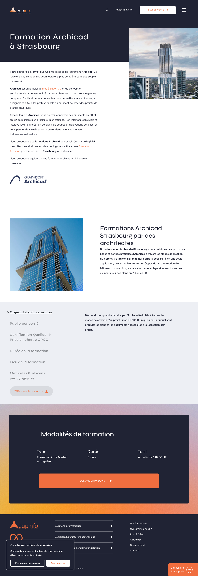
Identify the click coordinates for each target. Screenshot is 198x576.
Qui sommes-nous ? (141, 528)
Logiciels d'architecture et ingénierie (75, 536)
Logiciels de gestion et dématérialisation (77, 547)
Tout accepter (58, 563)
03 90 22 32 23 (124, 10)
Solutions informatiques (68, 526)
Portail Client (137, 534)
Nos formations (138, 523)
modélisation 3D (51, 88)
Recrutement (137, 545)
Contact (134, 550)
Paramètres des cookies (27, 563)
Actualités (135, 539)
